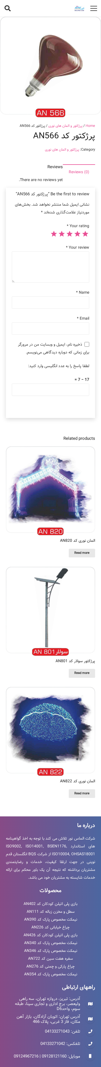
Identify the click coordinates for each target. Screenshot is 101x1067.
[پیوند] (79, 8)
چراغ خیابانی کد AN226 (50, 927)
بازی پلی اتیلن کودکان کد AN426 (50, 935)
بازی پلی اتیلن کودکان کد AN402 (50, 904)
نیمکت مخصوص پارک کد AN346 (50, 951)
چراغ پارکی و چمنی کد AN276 (50, 966)
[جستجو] (7, 8)
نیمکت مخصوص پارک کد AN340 (50, 943)
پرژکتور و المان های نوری (65, 126)
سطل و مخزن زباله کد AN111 (51, 912)
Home (90, 126)
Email (83, 318)
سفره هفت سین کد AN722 (50, 959)
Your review (77, 247)
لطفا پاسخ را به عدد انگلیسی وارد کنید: (58, 366)
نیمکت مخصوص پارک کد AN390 (50, 919)
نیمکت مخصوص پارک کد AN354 (50, 974)
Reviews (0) (79, 172)
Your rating (78, 226)
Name (82, 292)
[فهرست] (93, 8)
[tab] (79, 172)
